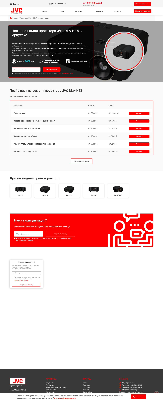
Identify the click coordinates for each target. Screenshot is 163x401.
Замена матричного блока (25, 136)
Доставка (99, 11)
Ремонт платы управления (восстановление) (34, 144)
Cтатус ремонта (142, 4)
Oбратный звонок (142, 11)
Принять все (138, 397)
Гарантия (78, 11)
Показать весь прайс (81, 161)
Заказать (139, 113)
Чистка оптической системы (27, 128)
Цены (62, 11)
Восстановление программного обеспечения (34, 121)
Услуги (44, 11)
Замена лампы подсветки (25, 151)
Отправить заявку (51, 69)
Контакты (117, 11)
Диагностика (19, 113)
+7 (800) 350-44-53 (92, 3)
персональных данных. (65, 73)
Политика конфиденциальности (64, 398)
